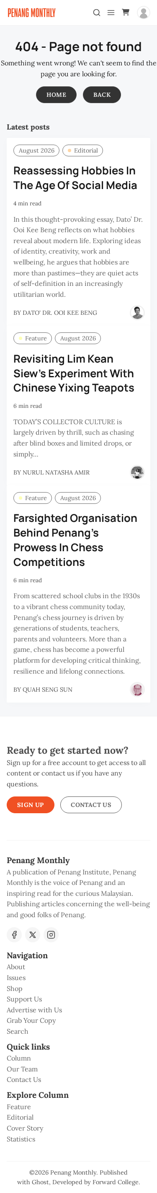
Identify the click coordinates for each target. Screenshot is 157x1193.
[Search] (97, 12)
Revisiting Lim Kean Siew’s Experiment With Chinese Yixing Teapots (73, 373)
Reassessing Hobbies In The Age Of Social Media (75, 177)
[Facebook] (14, 934)
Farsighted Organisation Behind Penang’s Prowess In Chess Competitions (75, 540)
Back (102, 95)
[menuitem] (78, 967)
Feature (36, 338)
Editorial (86, 150)
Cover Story (25, 1128)
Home (56, 95)
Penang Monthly (73, 1172)
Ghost (40, 1182)
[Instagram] (51, 934)
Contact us (91, 805)
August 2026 (36, 150)
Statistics (21, 1139)
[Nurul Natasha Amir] (137, 472)
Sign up (30, 805)
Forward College (116, 1182)
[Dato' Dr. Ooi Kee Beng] (137, 312)
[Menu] (111, 12)
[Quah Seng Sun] (137, 689)
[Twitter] (32, 934)
